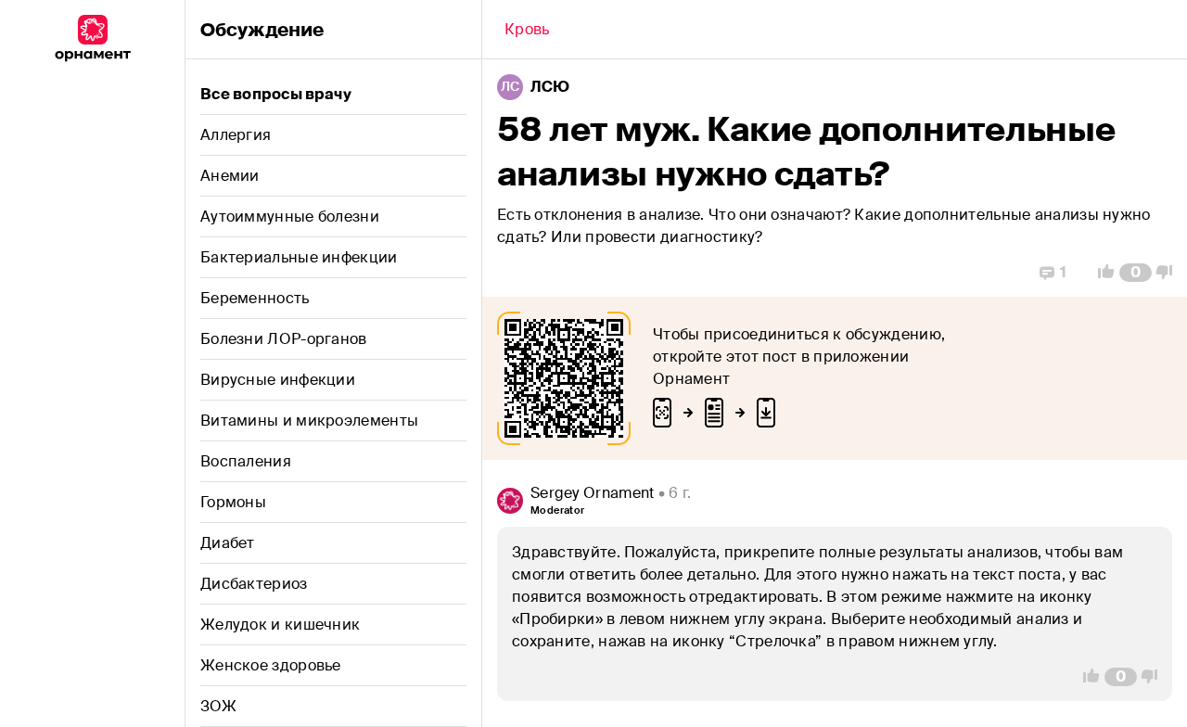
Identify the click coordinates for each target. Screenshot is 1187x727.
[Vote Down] (1169, 272)
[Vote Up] (1100, 273)
